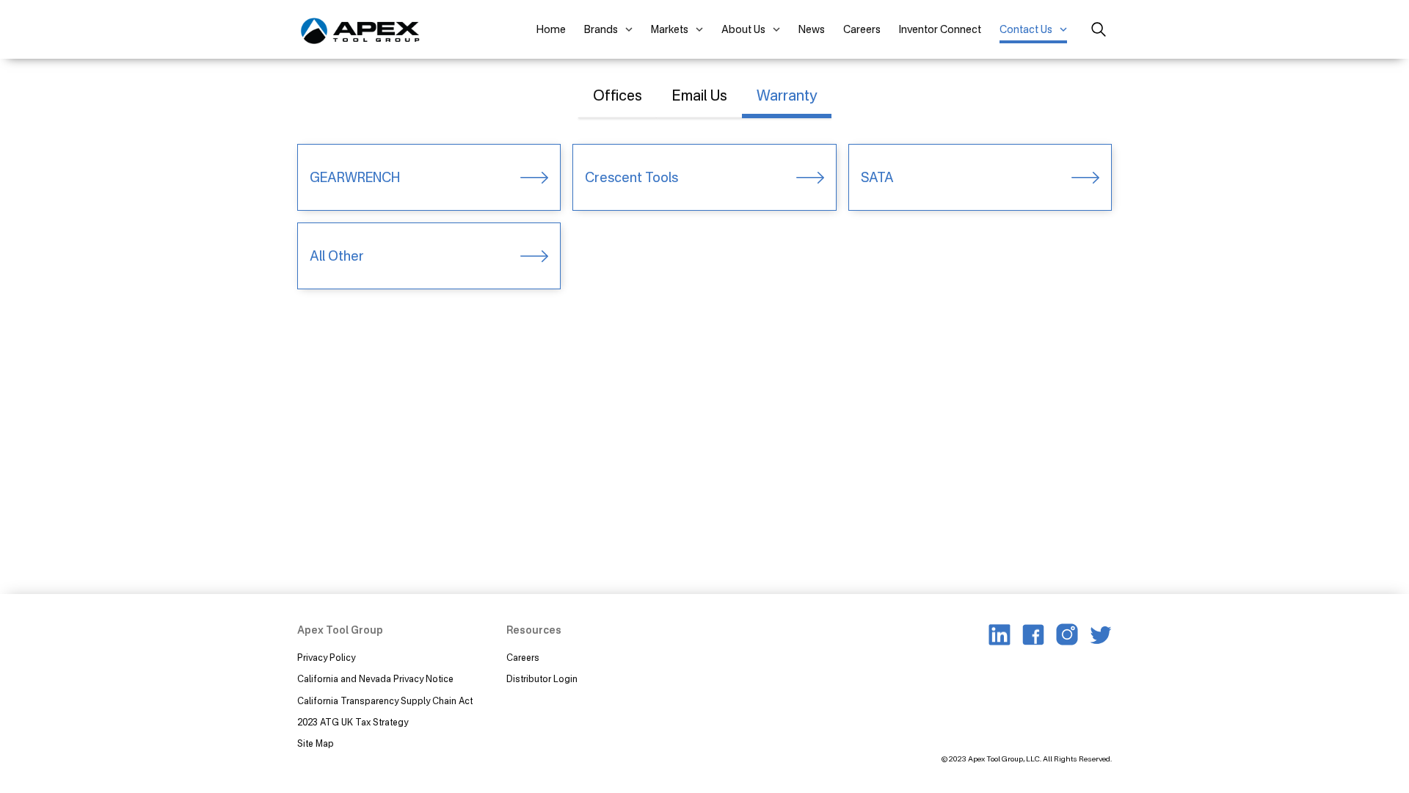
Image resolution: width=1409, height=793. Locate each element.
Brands (601, 29)
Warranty (787, 95)
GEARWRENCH (355, 177)
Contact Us (1026, 29)
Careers (862, 29)
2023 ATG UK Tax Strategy (352, 722)
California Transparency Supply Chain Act (386, 700)
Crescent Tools (631, 177)
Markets (669, 29)
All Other (337, 255)
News (811, 29)
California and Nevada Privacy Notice (375, 678)
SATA (877, 177)
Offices (617, 95)
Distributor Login (542, 678)
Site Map (315, 743)
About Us (743, 29)
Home (551, 29)
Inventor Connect (940, 29)
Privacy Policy (326, 657)
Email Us (699, 95)
